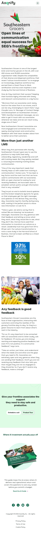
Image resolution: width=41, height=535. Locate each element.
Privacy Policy (20, 521)
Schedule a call (13, 412)
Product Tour (28, 412)
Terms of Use (20, 524)
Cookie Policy (20, 527)
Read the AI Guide (19, 491)
